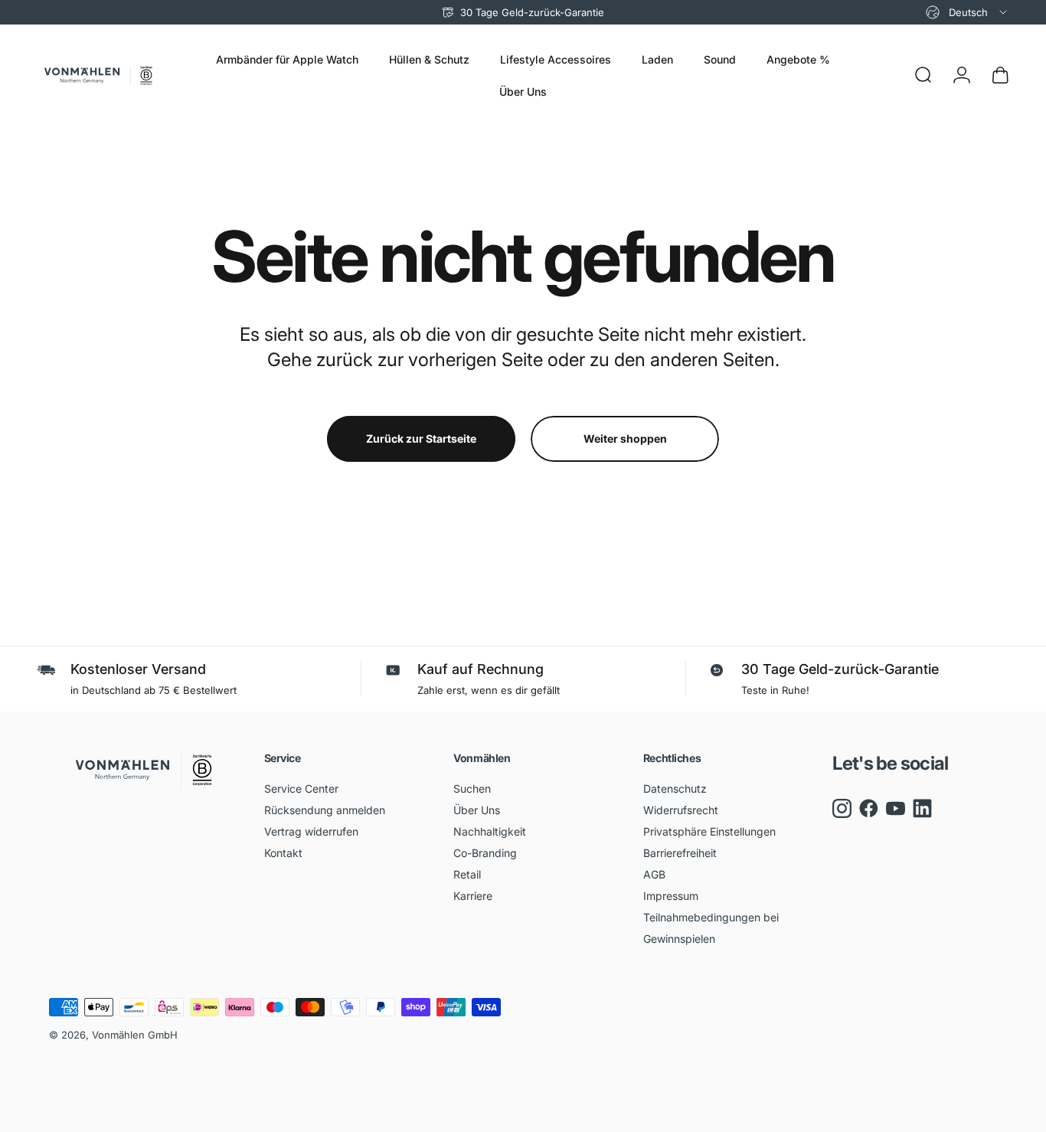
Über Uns (476, 809)
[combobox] (967, 12)
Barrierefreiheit (680, 852)
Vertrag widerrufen (311, 831)
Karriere (472, 895)
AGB (654, 874)
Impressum (670, 895)
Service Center (301, 788)
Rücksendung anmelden (324, 809)
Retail (467, 874)
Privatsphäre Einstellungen (709, 831)
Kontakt (283, 852)
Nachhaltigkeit (489, 831)
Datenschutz (675, 788)
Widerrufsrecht (680, 809)
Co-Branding (485, 852)
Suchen (472, 788)
